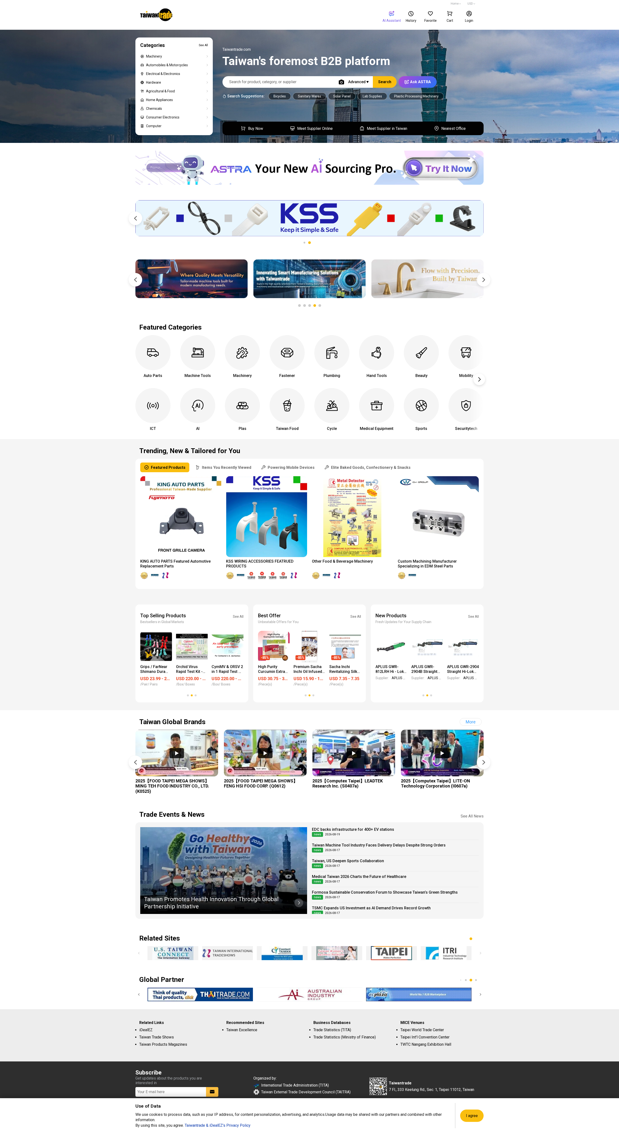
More (471, 721)
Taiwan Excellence (241, 1030)
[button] (309, 242)
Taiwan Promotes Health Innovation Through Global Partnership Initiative (211, 903)
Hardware (153, 82)
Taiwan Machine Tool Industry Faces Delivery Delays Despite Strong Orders (379, 845)
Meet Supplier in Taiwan (387, 128)
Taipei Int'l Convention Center (425, 1037)
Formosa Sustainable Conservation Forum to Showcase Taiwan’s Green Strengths (385, 892)
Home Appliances (159, 100)
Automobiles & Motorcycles (167, 65)
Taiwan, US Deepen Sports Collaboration (348, 861)
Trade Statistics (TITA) (332, 1030)
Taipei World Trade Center (422, 1030)
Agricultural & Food (160, 91)
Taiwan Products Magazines (163, 1044)
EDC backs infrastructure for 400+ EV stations (353, 829)
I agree (472, 1115)
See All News (472, 816)
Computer (154, 126)
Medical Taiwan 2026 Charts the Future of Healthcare (359, 876)
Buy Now (255, 128)
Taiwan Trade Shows (156, 1037)
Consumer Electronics (162, 117)
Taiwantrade (156, 15)
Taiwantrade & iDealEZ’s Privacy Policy (218, 1125)
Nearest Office (453, 128)
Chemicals (154, 108)
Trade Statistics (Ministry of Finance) (344, 1037)
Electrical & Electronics (163, 74)
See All (203, 45)
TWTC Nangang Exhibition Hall (425, 1044)
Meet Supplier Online (315, 128)
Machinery (154, 56)
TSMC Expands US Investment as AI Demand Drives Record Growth (371, 908)
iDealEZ (146, 1030)
